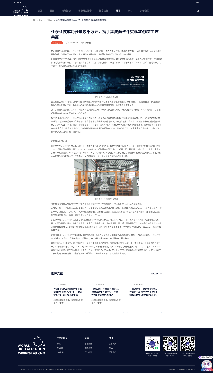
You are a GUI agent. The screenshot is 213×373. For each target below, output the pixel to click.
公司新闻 (88, 344)
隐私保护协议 (182, 369)
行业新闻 (49, 20)
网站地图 (191, 369)
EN (197, 2)
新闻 (40, 20)
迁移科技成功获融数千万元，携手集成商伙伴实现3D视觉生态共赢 (81, 20)
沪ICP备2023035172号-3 (74, 369)
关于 (111, 338)
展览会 (59, 344)
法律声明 (172, 369)
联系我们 (112, 352)
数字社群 (60, 352)
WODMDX (17, 2)
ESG (111, 348)
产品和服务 (62, 338)
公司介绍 (112, 344)
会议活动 (60, 348)
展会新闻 (88, 348)
